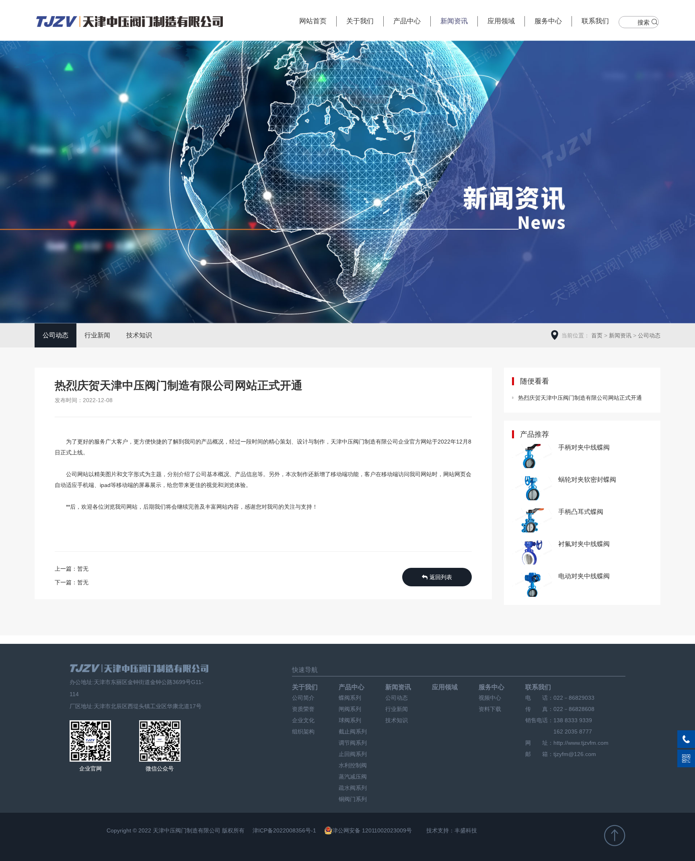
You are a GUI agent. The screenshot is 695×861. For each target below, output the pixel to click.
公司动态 (55, 335)
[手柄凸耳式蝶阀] (532, 521)
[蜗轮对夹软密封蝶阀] (532, 489)
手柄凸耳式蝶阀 (580, 511)
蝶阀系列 (350, 698)
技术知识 (139, 335)
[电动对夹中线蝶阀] (532, 586)
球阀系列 (350, 720)
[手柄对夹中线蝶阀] (532, 457)
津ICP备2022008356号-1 (284, 830)
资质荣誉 (303, 709)
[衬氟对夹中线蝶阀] (532, 553)
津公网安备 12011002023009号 (372, 830)
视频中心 (490, 698)
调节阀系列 (353, 743)
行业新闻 (97, 335)
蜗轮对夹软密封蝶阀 (587, 479)
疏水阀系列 (353, 788)
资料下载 (490, 709)
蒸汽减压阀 (353, 776)
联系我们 (595, 21)
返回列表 (441, 577)
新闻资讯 (454, 21)
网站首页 (313, 21)
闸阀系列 (350, 709)
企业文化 (303, 720)
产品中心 (407, 21)
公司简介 (303, 698)
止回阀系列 (353, 754)
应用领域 (501, 21)
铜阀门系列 (353, 799)
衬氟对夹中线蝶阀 (584, 543)
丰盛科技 (465, 830)
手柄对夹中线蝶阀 (584, 447)
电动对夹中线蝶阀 (584, 576)
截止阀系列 (353, 731)
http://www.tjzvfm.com (581, 743)
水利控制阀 (353, 765)
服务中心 (548, 21)
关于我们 (360, 21)
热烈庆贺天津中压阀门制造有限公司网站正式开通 (580, 398)
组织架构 (303, 731)
